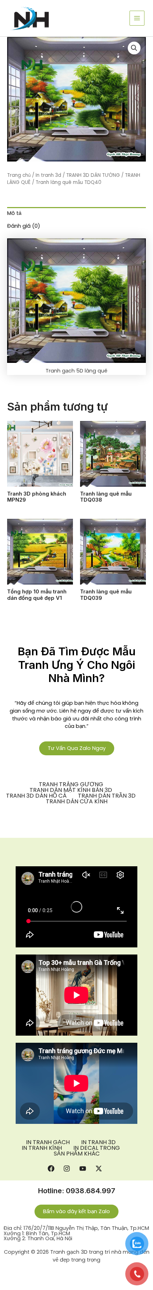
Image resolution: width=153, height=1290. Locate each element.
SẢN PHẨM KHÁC (77, 1154)
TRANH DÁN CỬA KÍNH (76, 801)
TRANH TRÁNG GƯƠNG (71, 784)
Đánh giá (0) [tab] (23, 225)
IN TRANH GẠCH (48, 1142)
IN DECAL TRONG (96, 1148)
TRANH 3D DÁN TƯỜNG (93, 175)
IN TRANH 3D (98, 1142)
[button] (134, 48)
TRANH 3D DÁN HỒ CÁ (36, 796)
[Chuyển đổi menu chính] (137, 18)
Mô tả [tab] (14, 213)
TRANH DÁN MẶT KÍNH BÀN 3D (71, 790)
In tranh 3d (48, 175)
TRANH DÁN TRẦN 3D (107, 796)
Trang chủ (19, 175)
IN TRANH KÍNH (42, 1148)
